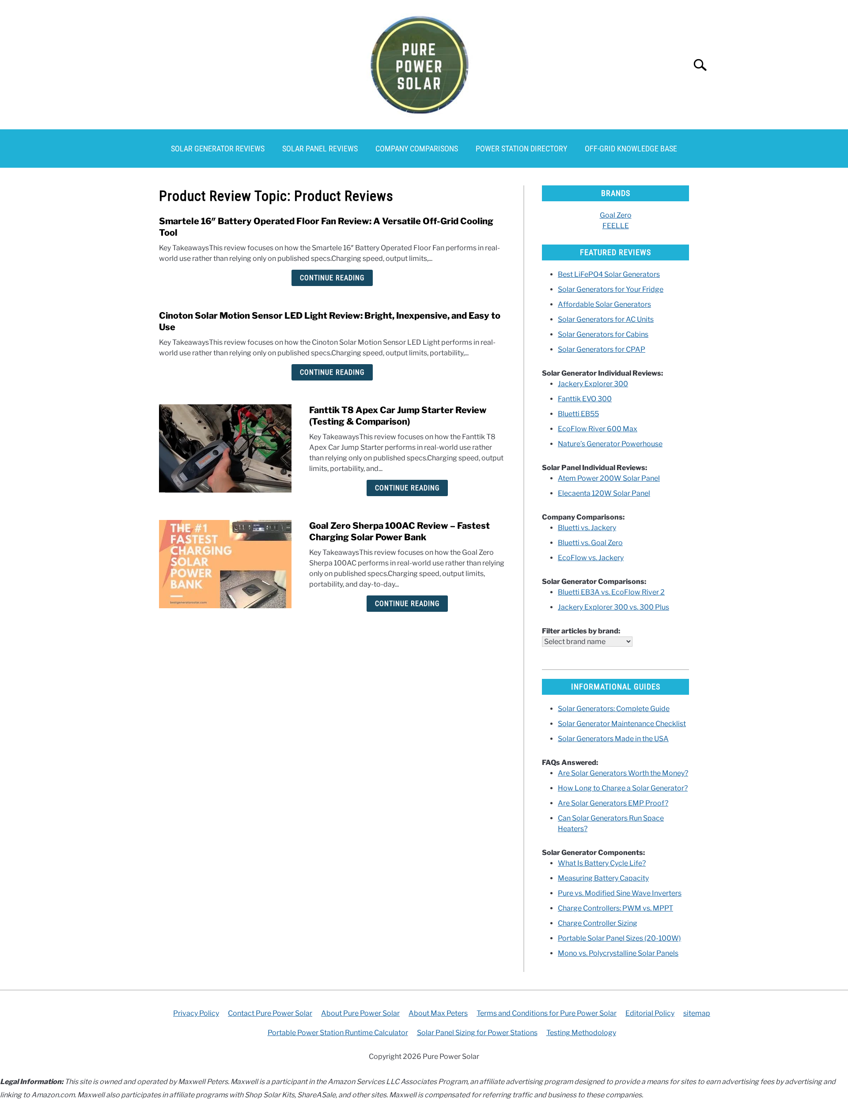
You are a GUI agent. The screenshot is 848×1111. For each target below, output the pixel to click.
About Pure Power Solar (360, 1013)
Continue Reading (332, 278)
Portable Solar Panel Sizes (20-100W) (619, 938)
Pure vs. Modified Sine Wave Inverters (619, 893)
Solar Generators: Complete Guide (614, 708)
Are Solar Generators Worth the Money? (623, 773)
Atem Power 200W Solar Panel (609, 478)
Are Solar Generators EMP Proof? (613, 803)
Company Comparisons (416, 148)
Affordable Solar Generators (604, 304)
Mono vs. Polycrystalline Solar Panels (618, 953)
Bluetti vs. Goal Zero (590, 543)
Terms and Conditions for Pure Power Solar (547, 1013)
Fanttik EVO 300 (585, 399)
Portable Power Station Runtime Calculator (338, 1032)
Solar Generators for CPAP (601, 349)
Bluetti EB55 (578, 414)
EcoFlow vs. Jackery (591, 558)
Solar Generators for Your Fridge (610, 289)
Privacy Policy (196, 1013)
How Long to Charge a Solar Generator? (623, 788)
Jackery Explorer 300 (593, 384)
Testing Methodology (581, 1032)
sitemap (696, 1013)
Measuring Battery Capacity (603, 878)
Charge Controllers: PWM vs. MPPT (615, 908)
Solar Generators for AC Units (606, 319)
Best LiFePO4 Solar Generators (609, 274)
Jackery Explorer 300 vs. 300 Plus (613, 607)
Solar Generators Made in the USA (613, 738)
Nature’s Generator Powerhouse (610, 444)
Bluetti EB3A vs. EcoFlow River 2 (611, 592)
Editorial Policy (649, 1013)
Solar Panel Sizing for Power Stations (477, 1032)
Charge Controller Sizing (597, 923)
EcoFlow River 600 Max (597, 429)
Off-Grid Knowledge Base (631, 148)
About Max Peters (438, 1013)
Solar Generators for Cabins (603, 334)
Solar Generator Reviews (218, 148)
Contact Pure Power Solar (270, 1013)
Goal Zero (616, 215)
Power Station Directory (521, 148)
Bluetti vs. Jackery (587, 527)
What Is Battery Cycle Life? (602, 863)
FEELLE (615, 226)
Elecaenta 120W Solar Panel (604, 493)
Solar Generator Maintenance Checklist (622, 723)
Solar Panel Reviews (320, 148)
